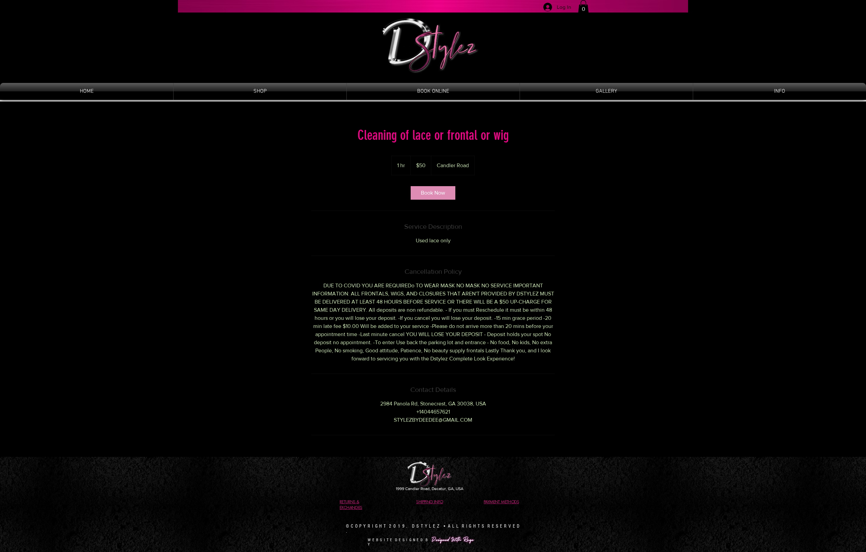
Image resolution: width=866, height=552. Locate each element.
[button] (583, 6)
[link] (433, 193)
